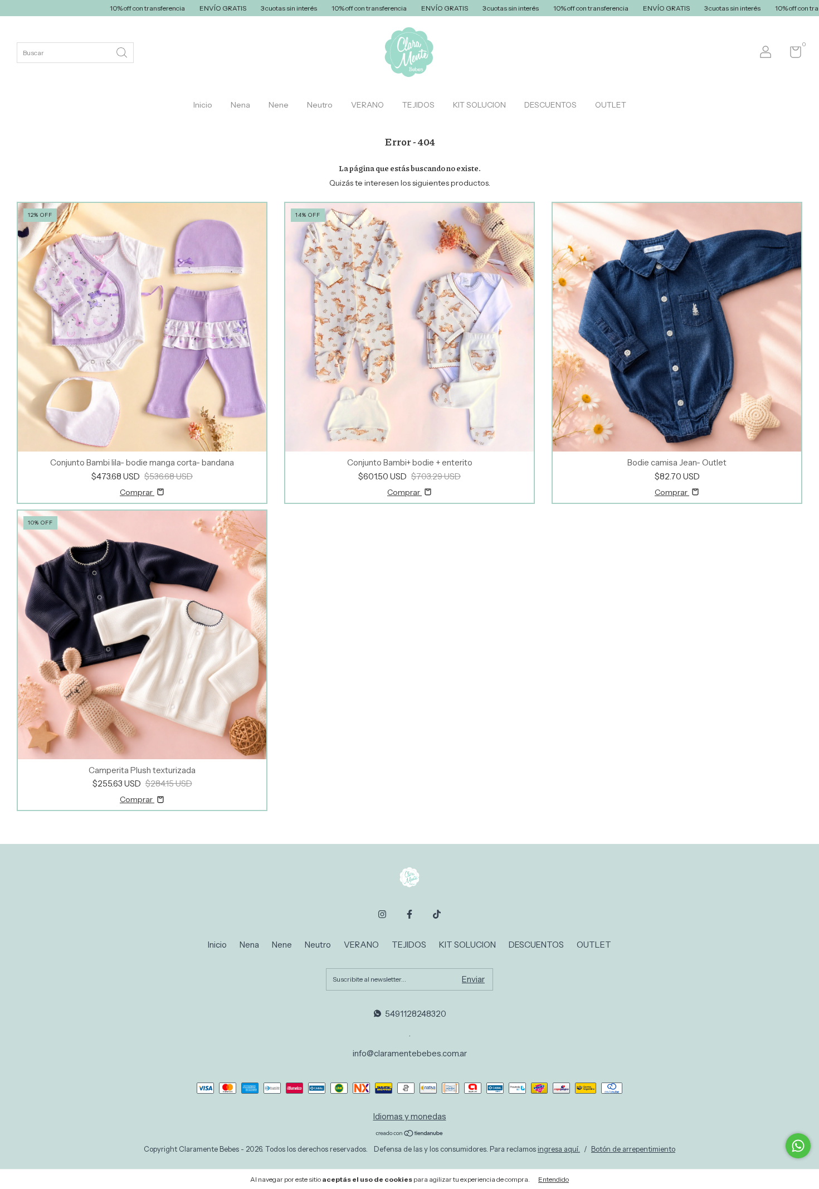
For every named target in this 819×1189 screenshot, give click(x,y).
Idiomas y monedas (409, 1116)
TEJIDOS (418, 105)
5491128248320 (415, 1013)
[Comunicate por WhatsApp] (798, 1145)
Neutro (320, 105)
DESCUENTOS (550, 105)
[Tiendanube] (410, 1134)
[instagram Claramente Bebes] (382, 914)
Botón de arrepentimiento (633, 1148)
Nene (279, 105)
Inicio (202, 105)
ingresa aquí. (559, 1148)
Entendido (553, 1179)
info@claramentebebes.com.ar (410, 1053)
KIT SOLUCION (479, 105)
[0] (791, 54)
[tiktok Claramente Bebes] (436, 914)
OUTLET (610, 105)
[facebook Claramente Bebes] (409, 914)
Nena (240, 105)
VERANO (367, 105)
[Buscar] (122, 51)
